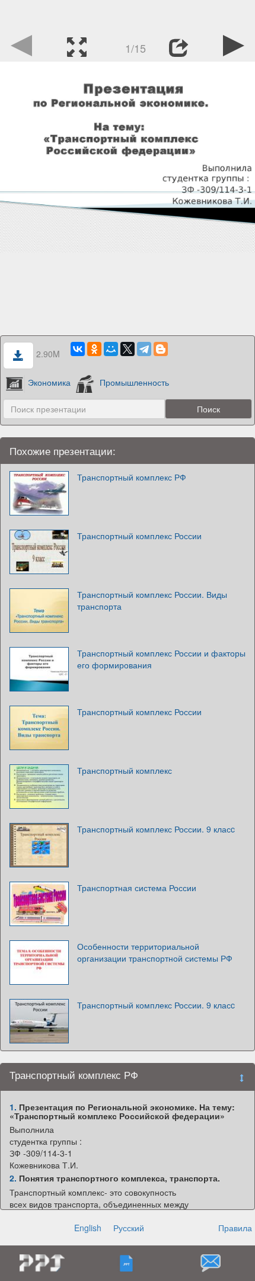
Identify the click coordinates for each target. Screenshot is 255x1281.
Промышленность (134, 382)
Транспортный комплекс (124, 770)
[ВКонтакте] (78, 349)
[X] (127, 349)
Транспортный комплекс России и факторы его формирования (161, 659)
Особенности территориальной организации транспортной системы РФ (154, 952)
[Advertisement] (127, 15)
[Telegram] (144, 349)
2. (13, 1178)
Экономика (49, 382)
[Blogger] (161, 349)
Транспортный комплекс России (139, 536)
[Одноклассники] (94, 349)
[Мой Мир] (111, 349)
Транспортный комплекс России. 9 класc (156, 829)
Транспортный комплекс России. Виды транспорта (152, 600)
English (87, 1228)
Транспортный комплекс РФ (131, 477)
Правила (235, 1228)
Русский (128, 1228)
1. (13, 1107)
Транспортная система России (136, 888)
